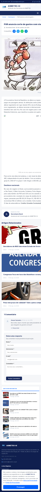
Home (4, 17)
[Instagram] (39, 1)
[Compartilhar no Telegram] (26, 31)
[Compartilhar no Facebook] (14, 31)
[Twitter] (35, 1)
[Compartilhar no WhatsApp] (22, 31)
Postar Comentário (14, 378)
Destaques (11, 17)
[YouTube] (37, 1)
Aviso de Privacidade (30, 480)
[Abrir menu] (37, 13)
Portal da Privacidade (13, 482)
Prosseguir (21, 487)
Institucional (5, 469)
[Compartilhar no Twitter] (18, 31)
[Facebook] (33, 1)
